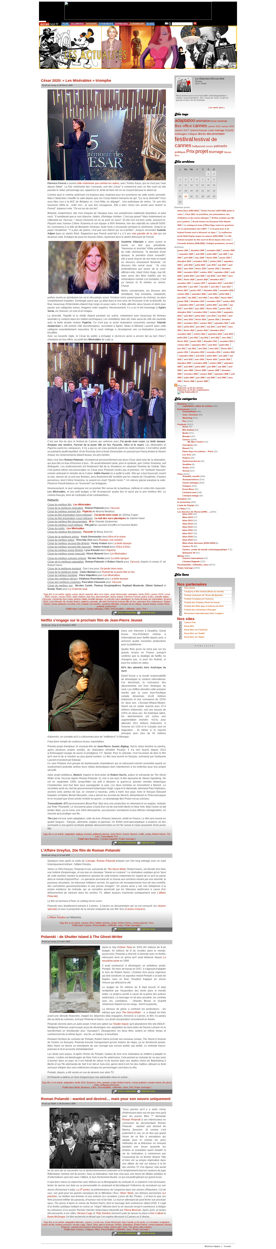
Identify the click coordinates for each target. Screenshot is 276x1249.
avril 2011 (202, 349)
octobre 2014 (215, 312)
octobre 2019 (215, 261)
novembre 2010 (213, 352)
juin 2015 (223, 305)
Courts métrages (95, 609)
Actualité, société (191, 476)
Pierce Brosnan (132, 1210)
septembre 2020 (186, 254)
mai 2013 (211, 327)
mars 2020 (199, 258)
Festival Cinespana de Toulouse (199, 599)
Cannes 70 (187, 546)
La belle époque (123, 543)
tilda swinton (146, 1227)
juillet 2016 (224, 294)
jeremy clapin (80, 599)
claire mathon (78, 596)
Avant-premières (190, 479)
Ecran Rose (188, 489)
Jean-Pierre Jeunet (119, 834)
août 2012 (228, 334)
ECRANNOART (137, 24)
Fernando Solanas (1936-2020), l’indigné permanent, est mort (205, 243)
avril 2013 (221, 327)
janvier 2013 (202, 330)
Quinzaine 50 (188, 553)
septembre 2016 (199, 294)
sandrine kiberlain (110, 604)
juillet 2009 (200, 367)
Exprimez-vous (148, 613)
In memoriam (183, 502)
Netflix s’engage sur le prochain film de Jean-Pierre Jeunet (91, 620)
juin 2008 (200, 378)
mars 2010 (199, 359)
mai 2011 (192, 349)
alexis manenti (86, 594)
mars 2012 (226, 338)
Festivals (181, 424)
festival (184, 139)
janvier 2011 (182, 352)
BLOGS (150, 24)
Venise (185, 467)
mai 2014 (222, 316)
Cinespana (187, 445)
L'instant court (189, 492)
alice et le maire (101, 594)
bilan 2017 (187, 533)
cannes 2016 (227, 126)
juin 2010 (223, 356)
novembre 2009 (200, 363)
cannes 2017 (182, 130)
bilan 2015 (187, 527)
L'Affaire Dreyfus (56, 917)
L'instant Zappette (109, 839)
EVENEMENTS (106, 24)
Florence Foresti (132, 596)
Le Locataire (152, 1222)
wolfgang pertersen (109, 1085)
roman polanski (58, 604)
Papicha (111, 550)
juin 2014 (211, 316)
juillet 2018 (189, 276)
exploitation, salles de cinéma (197, 406)
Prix (144, 609)
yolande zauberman (106, 606)
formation (182, 499)
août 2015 (200, 305)
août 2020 (200, 254)
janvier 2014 (213, 320)
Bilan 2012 (187, 517)
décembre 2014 (184, 312)
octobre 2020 (229, 250)
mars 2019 (188, 269)
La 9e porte (139, 1222)
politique (180, 152)
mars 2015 (199, 309)
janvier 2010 (224, 359)
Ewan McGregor (56, 1216)
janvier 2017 (195, 290)
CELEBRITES (77, 24)
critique (192, 133)
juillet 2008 (189, 378)
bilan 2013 (187, 520)
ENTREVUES (121, 24)
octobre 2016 (183, 294)
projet (148, 834)
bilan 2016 (187, 530)
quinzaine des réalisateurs (150, 601)
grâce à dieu (147, 596)
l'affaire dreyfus (102, 923)
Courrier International (192, 558)
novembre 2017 (184, 283)
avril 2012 (215, 338)
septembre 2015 (186, 305)
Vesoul (185, 471)
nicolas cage (79, 1224)
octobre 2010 (229, 352)
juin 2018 (200, 276)
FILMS (65, 24)
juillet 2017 (182, 287)
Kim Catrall (127, 1222)
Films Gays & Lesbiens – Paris (197, 451)
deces (202, 133)
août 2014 (188, 316)
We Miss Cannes (196, 442)
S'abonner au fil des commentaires (193, 390)
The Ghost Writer (116, 869)
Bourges (186, 436)
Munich (133, 834)
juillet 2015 (212, 305)
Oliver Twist (125, 947)
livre (99, 1082)
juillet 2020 (212, 254)
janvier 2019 (213, 269)
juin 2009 (211, 367)
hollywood (198, 146)
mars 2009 (188, 370)
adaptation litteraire (74, 1222)
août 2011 (212, 345)
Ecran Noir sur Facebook (195, 630)
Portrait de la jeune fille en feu (118, 572)
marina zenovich (63, 1224)
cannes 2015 (214, 126)
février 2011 (226, 349)
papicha (85, 601)
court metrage (216, 130)
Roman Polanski (106, 860)
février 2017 (182, 290)
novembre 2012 (184, 334)
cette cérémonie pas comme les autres (98, 183)
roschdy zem (73, 604)
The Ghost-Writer (131, 1012)
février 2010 (211, 359)
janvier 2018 (202, 280)
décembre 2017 (217, 280)
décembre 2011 (210, 341)
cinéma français (198, 130)
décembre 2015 (197, 301)
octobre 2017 (199, 283)
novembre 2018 (191, 272)
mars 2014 (188, 320)
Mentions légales (212, 1246)
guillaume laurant (101, 834)
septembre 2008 (221, 374)
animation (132, 594)
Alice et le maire (117, 536)
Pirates (118, 1224)
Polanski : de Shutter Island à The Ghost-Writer (81, 937)
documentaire (102, 596)
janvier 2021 (182, 250)
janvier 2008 (202, 381)
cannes (88, 1222)
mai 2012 (204, 338)
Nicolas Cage (84, 1213)
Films (107, 609)
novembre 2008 (191, 374)
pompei (106, 1082)
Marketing (187, 418)
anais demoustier (118, 594)
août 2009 (188, 367)
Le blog (181, 508)
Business (94, 839)
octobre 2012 (199, 334)
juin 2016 (181, 298)
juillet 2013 (189, 327)
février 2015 (211, 309)
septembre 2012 (215, 334)
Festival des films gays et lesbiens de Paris (204, 606)
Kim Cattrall (156, 1213)
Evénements (183, 409)
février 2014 (200, 320)
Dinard (185, 448)
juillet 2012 (182, 338)
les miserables (156, 599)
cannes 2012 (87, 923)
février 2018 (189, 280)
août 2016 (212, 294)
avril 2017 (215, 287)
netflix (141, 834)
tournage (216, 152)
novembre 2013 (191, 323)
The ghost (133, 1227)
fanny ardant (117, 596)
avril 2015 (188, 309)
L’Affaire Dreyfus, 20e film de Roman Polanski (80, 850)
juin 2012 (194, 338)
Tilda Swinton (103, 1213)
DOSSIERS (91, 24)
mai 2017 (204, 287)
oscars (209, 146)
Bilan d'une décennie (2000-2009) (198, 543)
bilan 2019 (187, 540)
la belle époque (95, 599)
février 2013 (189, 330)
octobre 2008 (206, 374)
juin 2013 (200, 327)
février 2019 (200, 269)
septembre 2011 (199, 345)
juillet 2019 (200, 265)
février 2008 (189, 381)
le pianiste (164, 1222)
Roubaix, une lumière (111, 540)
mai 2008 (211, 378)
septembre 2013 (221, 323)
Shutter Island (120, 1024)
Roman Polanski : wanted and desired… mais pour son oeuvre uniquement (106, 1099)
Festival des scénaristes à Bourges (200, 610)
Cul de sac (98, 1222)
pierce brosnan (106, 1224)
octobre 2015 (229, 301)
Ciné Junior (189, 588)
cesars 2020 (65, 596)
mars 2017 (226, 287)
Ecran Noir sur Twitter (194, 637)
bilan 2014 (187, 524)
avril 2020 (188, 258)
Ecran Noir (189, 626)
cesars (54, 596)
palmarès (220, 146)
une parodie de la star (144, 233)
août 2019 (188, 265)
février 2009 (200, 370)
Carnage (90, 860)
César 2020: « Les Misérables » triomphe (76, 81)
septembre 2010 (186, 356)
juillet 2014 (200, 316)
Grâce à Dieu (123, 546)
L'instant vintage (190, 496)
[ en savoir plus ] (216, 108)
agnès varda (71, 594)
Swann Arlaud (149, 604)
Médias (180, 556)
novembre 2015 (213, 301)
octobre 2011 (183, 345)
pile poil (102, 601)
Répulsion (128, 1224)
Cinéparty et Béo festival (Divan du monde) (204, 592)
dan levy (91, 596)
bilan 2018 (187, 536)
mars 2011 (214, 349)
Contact (227, 1246)
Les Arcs (186, 455)
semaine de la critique (130, 604)
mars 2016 (214, 298)
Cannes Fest (190, 622)
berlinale (222, 121)
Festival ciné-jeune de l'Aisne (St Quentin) (203, 595)
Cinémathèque (189, 411)
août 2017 (228, 283)
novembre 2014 (200, 312)
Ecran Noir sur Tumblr (194, 633)
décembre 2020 (197, 250)
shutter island (154, 1082)
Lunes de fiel (48, 1224)
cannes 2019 (157, 594)
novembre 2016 (226, 290)
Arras (185, 426)
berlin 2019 (144, 594)
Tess (151, 923)
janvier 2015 (224, 309)
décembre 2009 (184, 363)
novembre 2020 (213, 250)
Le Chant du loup (77, 589)
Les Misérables (118, 553)
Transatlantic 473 (109, 836)
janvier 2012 (195, 341)
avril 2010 (188, 359)
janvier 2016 (182, 301)
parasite (94, 601)
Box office (183, 126)
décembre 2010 (197, 352)
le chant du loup (139, 599)
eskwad (88, 834)
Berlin (77, 1087)
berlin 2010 (80, 1082)
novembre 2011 (226, 341)
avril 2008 (221, 378)
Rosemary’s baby (100, 1227)
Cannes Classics (135, 909)
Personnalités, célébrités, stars (126, 609)
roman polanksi (139, 1082)
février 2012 (182, 341)
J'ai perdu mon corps (106, 514)
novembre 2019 (200, 261)
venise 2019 (163, 604)
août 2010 (200, 356)
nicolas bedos (73, 601)
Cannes (81, 609)
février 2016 (226, 298)
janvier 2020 (224, 258)
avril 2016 (202, 298)
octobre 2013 (206, 323)
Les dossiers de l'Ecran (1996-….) (194, 512)
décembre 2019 (184, 261)
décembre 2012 (217, 330)
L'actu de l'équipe (186, 505)
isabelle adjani (161, 596)
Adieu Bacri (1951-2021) (188, 211)
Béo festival (188, 430)
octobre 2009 (215, 363)
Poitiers (186, 458)
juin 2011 (181, 349)
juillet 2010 (212, 356)
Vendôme (187, 464)
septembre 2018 (221, 272)
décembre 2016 (210, 290)
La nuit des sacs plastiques (110, 518)
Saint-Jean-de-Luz (191, 461)
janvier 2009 (213, 370)
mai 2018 (211, 276)
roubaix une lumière (91, 604)
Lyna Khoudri (55, 601)
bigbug (79, 834)
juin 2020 (223, 254)
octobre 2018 (206, 272)
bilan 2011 (187, 514)
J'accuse (115, 508)
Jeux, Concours (190, 415)
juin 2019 (211, 265)
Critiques (89, 1229)
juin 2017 (194, 287)
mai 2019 (222, 265)
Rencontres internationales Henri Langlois (203, 613)
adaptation (70, 834)
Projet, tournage (126, 839)
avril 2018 (221, 276)
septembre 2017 (215, 283)
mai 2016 (192, 298)
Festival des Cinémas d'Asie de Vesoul (202, 602)
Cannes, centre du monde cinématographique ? (205, 549)
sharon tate (115, 1227)
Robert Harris (158, 834)
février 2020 (211, 258)
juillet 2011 (224, 345)
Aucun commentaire (127, 613)
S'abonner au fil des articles (190, 388)
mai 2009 (222, 367)
